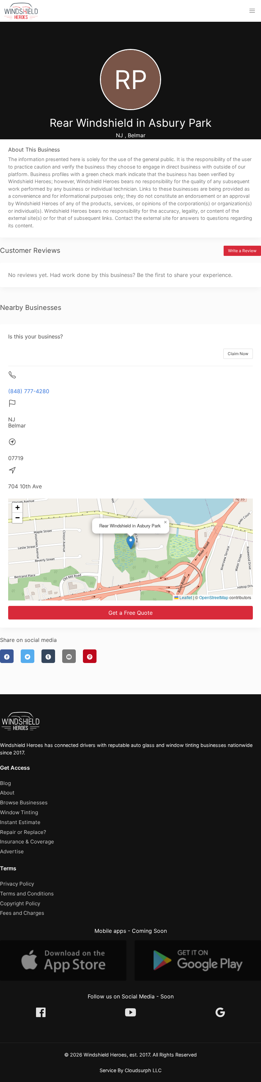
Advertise (12, 851)
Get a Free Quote (130, 612)
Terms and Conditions (27, 893)
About (7, 792)
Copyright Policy (20, 903)
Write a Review (242, 250)
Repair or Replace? (23, 832)
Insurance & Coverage (27, 841)
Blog (5, 783)
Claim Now (238, 353)
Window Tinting (19, 812)
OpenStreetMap (213, 597)
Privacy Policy (17, 883)
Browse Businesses (24, 802)
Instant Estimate (20, 822)
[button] (252, 11)
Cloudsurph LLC (143, 1070)
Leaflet (185, 597)
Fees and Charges (22, 913)
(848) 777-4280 (28, 391)
